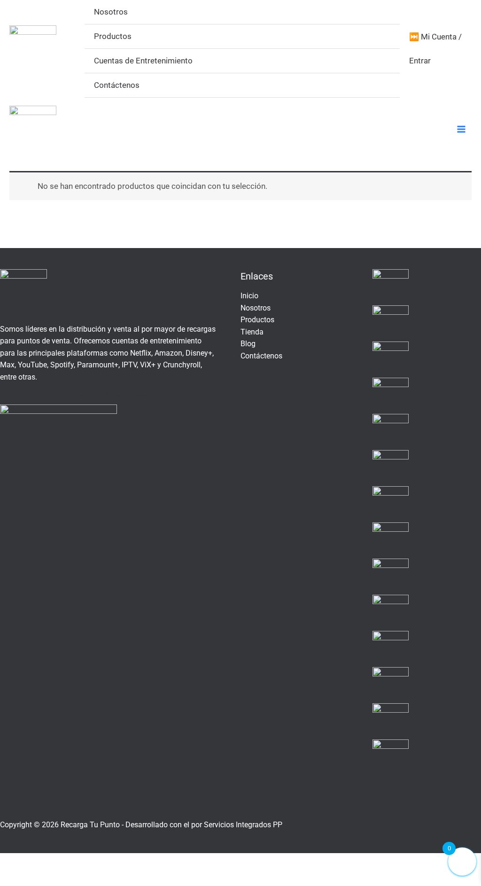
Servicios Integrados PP (243, 824)
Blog (248, 343)
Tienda (252, 331)
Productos (113, 36)
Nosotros (111, 11)
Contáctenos (117, 85)
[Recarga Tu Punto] (32, 48)
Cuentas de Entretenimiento (143, 60)
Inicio (249, 295)
